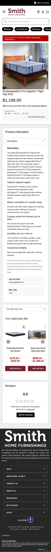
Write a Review (25, 415)
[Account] (43, 12)
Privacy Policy (15, 529)
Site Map (24, 529)
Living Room (21, 29)
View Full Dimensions (36, 117)
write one (30, 409)
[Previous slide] (8, 342)
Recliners (36, 29)
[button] (4, 12)
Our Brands (6, 535)
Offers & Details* (34, 529)
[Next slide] (43, 342)
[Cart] (47, 12)
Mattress (7, 29)
